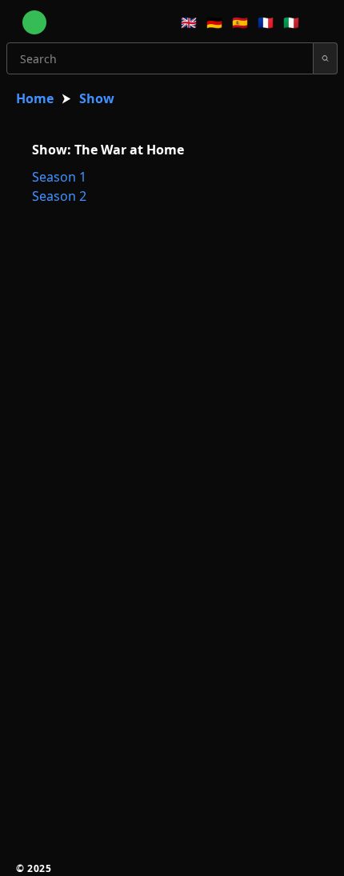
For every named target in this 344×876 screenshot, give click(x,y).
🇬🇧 (189, 22)
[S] (326, 58)
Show (96, 98)
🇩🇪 (214, 22)
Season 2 (59, 196)
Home (35, 98)
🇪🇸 (240, 22)
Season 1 (59, 177)
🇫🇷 (266, 22)
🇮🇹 (291, 22)
